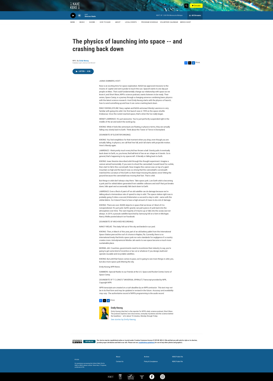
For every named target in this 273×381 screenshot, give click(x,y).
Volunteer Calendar (169, 22)
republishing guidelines (146, 342)
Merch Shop (185, 22)
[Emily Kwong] (104, 312)
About (118, 22)
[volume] (79, 15)
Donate (197, 5)
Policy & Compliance (151, 361)
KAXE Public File (177, 357)
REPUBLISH (89, 341)
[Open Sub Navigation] (76, 22)
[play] (73, 15)
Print (198, 62)
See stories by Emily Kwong (123, 319)
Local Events (131, 22)
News (72, 22)
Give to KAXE (105, 22)
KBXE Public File (177, 361)
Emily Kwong (84, 61)
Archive (146, 357)
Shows (92, 22)
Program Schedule (149, 22)
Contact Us (119, 361)
